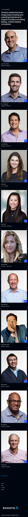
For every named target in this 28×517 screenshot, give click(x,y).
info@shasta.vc (4, 475)
